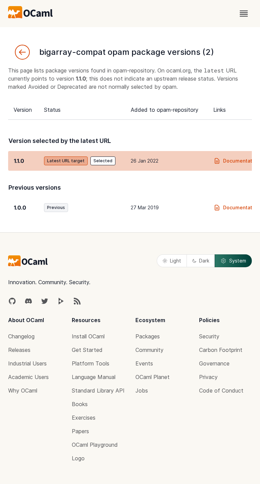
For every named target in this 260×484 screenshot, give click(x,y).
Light (175, 261)
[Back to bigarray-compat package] (22, 52)
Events (144, 363)
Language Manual (93, 377)
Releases (19, 349)
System (237, 261)
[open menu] (243, 13)
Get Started (87, 349)
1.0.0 (20, 207)
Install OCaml (88, 336)
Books (80, 404)
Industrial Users (27, 363)
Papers (80, 431)
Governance (214, 363)
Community (149, 349)
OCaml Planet (152, 377)
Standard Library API (98, 390)
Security (209, 336)
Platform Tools (90, 363)
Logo (78, 458)
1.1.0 (19, 160)
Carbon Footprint (220, 349)
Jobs (141, 390)
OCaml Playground (95, 444)
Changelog (21, 336)
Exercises (83, 417)
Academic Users (28, 377)
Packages (147, 336)
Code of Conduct (221, 390)
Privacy (208, 377)
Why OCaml (22, 390)
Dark (204, 261)
